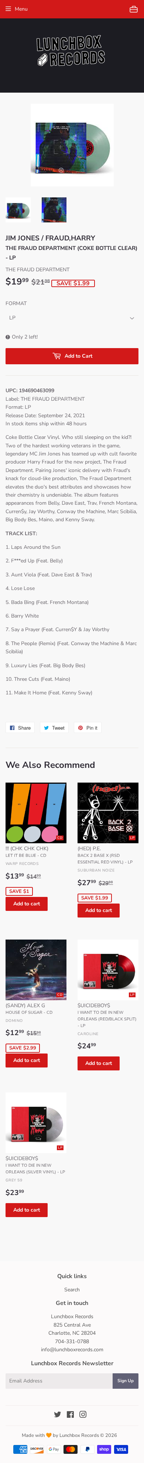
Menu (21, 9)
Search (72, 1289)
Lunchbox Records (79, 1435)
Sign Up (125, 1381)
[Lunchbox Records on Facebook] (70, 1415)
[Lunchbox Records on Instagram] (83, 1415)
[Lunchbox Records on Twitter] (57, 1415)
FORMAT (16, 303)
